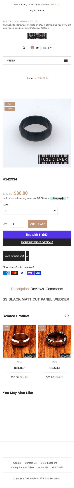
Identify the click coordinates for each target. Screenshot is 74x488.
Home (29, 78)
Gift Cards (57, 467)
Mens (19, 362)
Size (5, 204)
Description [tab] (20, 289)
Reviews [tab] (37, 289)
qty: (5, 223)
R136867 (19, 367)
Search (17, 462)
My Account (36, 10)
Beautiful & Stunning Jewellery (21, 21)
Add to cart (37, 223)
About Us (43, 467)
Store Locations (49, 462)
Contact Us (31, 462)
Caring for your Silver (22, 467)
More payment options (37, 242)
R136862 (54, 367)
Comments (54, 289)
